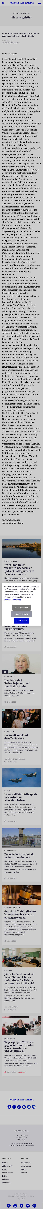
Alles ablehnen (21, 608)
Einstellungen (21, 614)
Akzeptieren (21, 621)
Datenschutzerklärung (12, 599)
